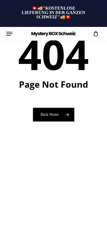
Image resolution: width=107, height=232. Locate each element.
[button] (9, 34)
